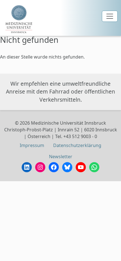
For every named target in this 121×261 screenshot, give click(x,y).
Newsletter (60, 156)
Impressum (32, 145)
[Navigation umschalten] (110, 16)
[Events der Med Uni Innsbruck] (18, 19)
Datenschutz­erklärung (77, 145)
